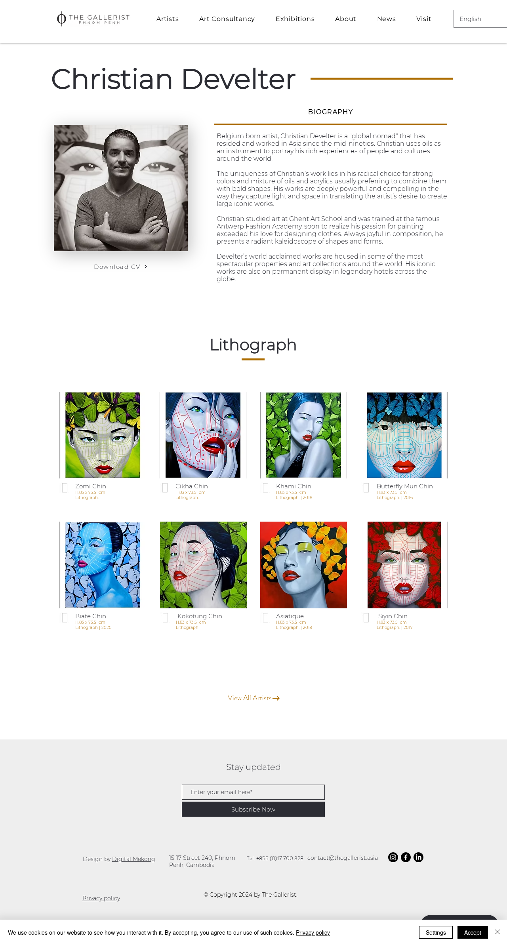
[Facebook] (406, 857)
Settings (436, 932)
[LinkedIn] (418, 857)
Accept (472, 932)
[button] (232, 19)
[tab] (330, 112)
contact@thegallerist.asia (342, 857)
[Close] (497, 932)
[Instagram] (393, 857)
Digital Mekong (133, 859)
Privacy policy (101, 898)
